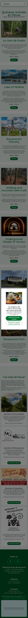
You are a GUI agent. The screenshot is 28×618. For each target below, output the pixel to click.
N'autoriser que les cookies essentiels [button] (14, 323)
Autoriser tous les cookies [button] (14, 318)
